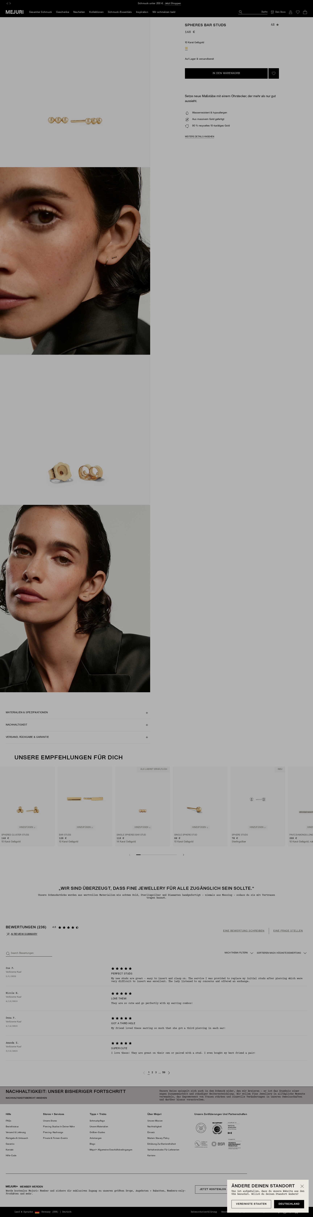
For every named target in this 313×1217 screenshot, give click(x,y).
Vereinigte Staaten (251, 1204)
